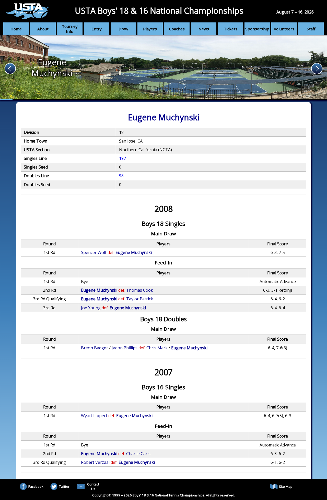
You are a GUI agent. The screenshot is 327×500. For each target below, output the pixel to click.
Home (16, 28)
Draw (123, 28)
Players (150, 28)
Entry (96, 28)
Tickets (230, 28)
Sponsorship (257, 28)
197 (122, 158)
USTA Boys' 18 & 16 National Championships (159, 10)
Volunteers (284, 28)
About (43, 28)
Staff (311, 28)
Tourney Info (70, 29)
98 (121, 175)
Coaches (177, 28)
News (203, 28)
